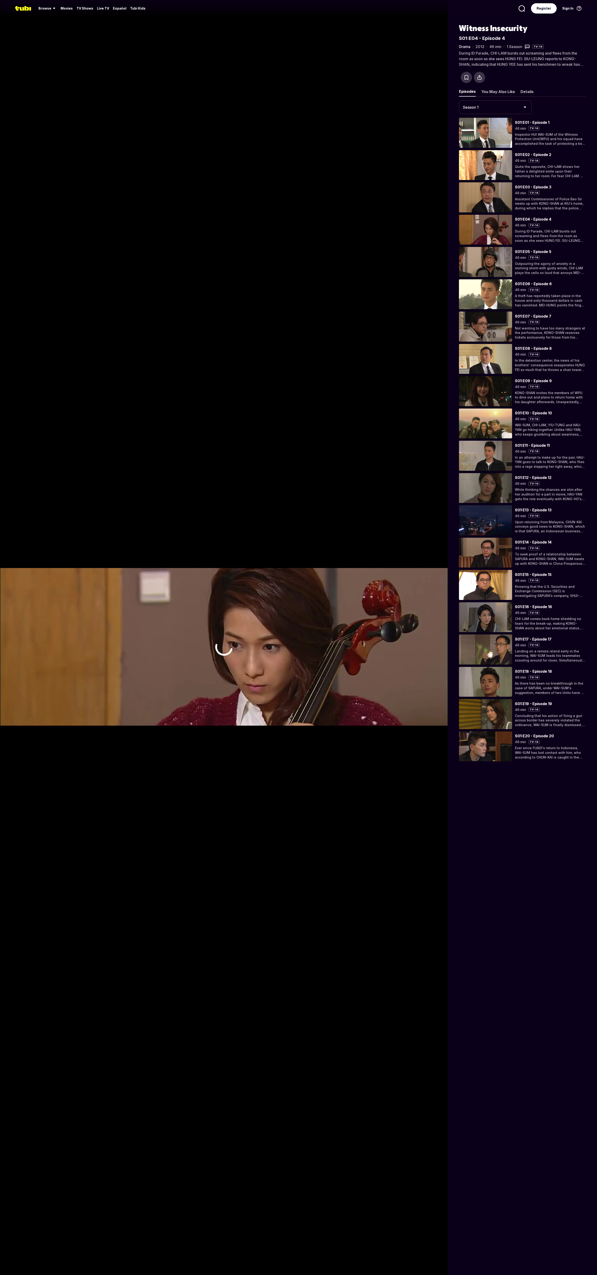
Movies (67, 8)
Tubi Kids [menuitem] (138, 8)
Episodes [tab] (467, 91)
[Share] (479, 77)
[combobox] (495, 107)
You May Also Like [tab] (498, 91)
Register (544, 8)
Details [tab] (527, 91)
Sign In (567, 8)
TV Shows (84, 8)
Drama (464, 46)
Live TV (103, 8)
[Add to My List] (466, 77)
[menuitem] (48, 8)
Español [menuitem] (119, 8)
